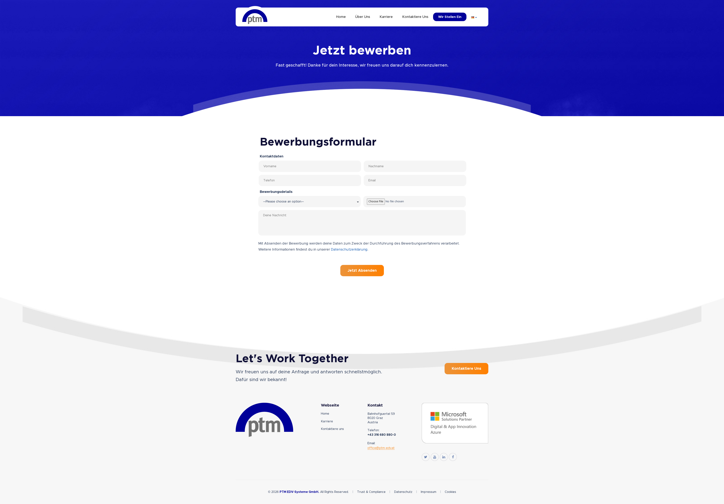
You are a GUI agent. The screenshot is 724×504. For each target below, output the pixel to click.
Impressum (428, 491)
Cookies (450, 491)
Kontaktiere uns (415, 17)
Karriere (386, 17)
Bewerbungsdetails (276, 192)
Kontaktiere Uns (466, 369)
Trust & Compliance (371, 491)
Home (341, 17)
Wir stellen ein (449, 16)
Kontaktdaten (271, 156)
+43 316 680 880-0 (381, 434)
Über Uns (362, 17)
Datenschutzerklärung (349, 249)
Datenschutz (403, 491)
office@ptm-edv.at (381, 448)
